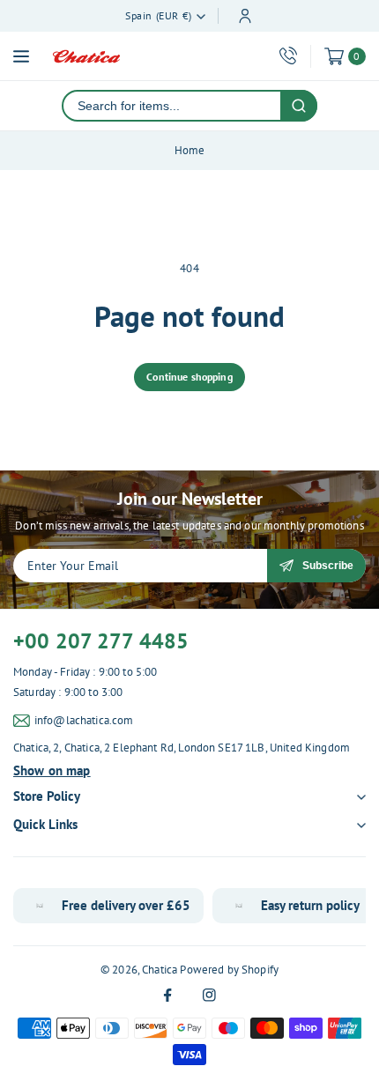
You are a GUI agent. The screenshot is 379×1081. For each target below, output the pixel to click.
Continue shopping (189, 376)
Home (190, 150)
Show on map (52, 770)
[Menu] (21, 56)
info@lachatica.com (84, 720)
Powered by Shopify (229, 969)
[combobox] (171, 106)
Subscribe (327, 565)
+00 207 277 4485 (101, 641)
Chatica (159, 969)
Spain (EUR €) (158, 15)
